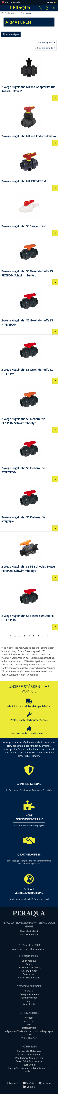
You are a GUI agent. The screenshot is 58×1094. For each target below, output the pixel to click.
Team (29, 964)
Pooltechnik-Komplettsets (29, 1058)
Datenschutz (29, 1027)
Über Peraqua (29, 960)
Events (29, 1001)
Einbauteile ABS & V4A (29, 1051)
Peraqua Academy (29, 994)
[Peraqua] (20, 8)
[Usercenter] (47, 8)
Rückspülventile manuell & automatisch (29, 1068)
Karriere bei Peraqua (29, 977)
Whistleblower (29, 1037)
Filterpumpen (29, 1064)
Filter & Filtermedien (29, 1054)
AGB (29, 1024)
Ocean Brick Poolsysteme (29, 1061)
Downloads (29, 1004)
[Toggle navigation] (3, 7)
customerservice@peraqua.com (29, 949)
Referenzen (29, 974)
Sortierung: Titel (46, 42)
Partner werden (29, 997)
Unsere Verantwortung (29, 967)
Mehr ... (29, 1071)
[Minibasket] (53, 8)
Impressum (29, 1021)
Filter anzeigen (11, 34)
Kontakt (29, 1017)
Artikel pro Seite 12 (44, 48)
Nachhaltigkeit (29, 970)
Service (29, 990)
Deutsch (50, 2)
